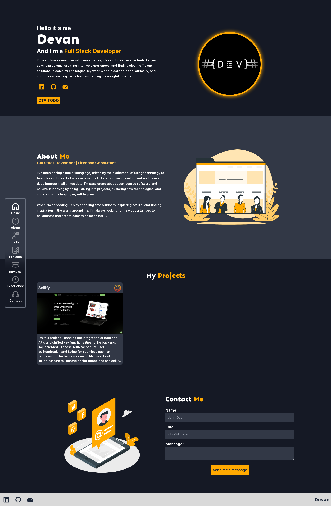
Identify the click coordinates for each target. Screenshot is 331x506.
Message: (175, 444)
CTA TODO (48, 100)
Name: (171, 410)
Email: (171, 427)
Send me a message (230, 470)
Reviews (15, 272)
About (15, 228)
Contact (15, 301)
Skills (15, 242)
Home (15, 213)
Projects (15, 257)
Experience (15, 286)
